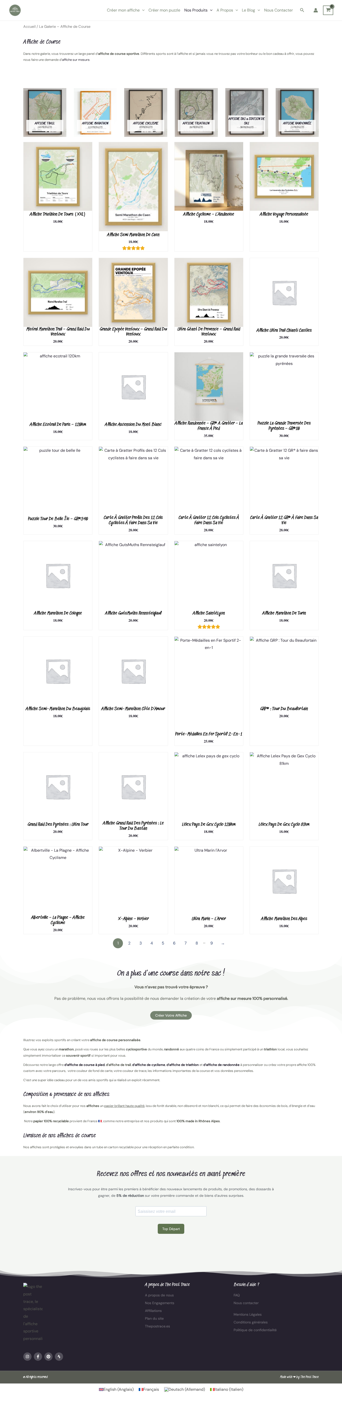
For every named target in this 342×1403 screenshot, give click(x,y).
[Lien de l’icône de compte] (315, 10)
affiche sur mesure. (76, 60)
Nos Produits (196, 10)
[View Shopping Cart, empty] (328, 10)
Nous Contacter (278, 10)
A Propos (225, 10)
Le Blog (248, 10)
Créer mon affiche (123, 10)
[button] (142, 10)
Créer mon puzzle (164, 10)
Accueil (29, 26)
